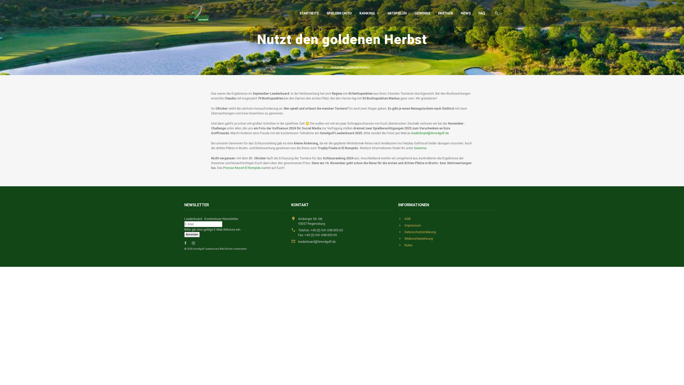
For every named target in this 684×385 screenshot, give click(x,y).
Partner (445, 13)
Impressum (413, 225)
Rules (409, 245)
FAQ (481, 13)
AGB (408, 219)
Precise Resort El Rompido (242, 168)
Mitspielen (397, 13)
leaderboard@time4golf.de (430, 133)
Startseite (309, 13)
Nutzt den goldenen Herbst (350, 67)
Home (318, 67)
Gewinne (422, 13)
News (465, 13)
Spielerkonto (339, 13)
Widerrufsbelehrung (419, 238)
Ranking (367, 13)
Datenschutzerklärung (420, 232)
